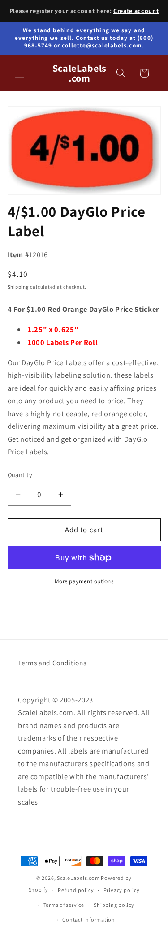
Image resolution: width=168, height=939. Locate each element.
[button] (19, 73)
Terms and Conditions (52, 662)
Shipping (18, 287)
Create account (136, 11)
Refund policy (76, 890)
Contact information (88, 919)
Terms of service (63, 904)
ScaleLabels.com (78, 877)
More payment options (84, 581)
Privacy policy (121, 890)
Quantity (20, 474)
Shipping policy (114, 904)
